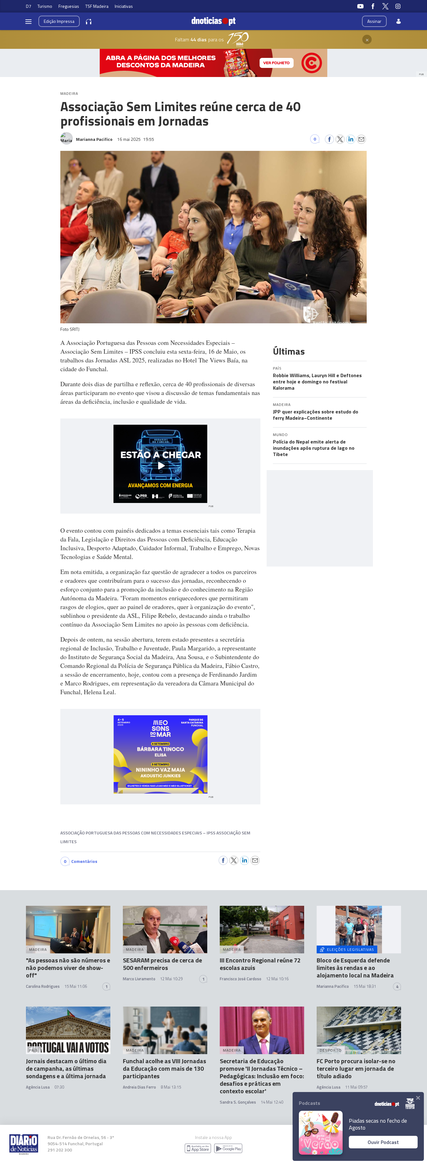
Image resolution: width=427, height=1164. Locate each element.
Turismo (45, 6)
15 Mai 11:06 (75, 986)
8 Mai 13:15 (171, 1087)
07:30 (59, 1087)
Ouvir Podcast (383, 1142)
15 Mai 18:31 (365, 986)
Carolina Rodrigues (43, 986)
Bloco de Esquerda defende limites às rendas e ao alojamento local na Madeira (355, 967)
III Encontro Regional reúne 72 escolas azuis (260, 963)
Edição (59, 21)
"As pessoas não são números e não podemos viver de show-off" (68, 967)
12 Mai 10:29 (171, 979)
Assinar (374, 21)
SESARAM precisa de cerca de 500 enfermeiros (162, 963)
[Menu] (28, 21)
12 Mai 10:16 (277, 979)
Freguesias (68, 6)
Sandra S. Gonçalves (238, 1102)
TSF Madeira (96, 6)
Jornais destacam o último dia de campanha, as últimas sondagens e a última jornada (66, 1068)
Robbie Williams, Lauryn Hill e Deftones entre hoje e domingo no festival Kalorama (317, 382)
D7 (28, 6)
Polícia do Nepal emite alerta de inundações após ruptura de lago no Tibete (313, 448)
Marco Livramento (139, 979)
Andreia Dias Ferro (139, 1087)
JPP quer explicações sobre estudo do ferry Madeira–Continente (315, 415)
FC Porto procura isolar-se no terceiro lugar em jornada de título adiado (356, 1068)
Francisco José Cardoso (240, 979)
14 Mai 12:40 (272, 1102)
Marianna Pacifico (333, 986)
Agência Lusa (38, 1087)
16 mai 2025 (135, 139)
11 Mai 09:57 (356, 1087)
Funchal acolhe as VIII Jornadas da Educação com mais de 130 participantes (164, 1068)
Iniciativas (124, 6)
